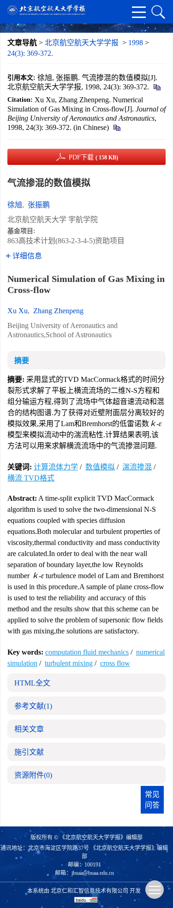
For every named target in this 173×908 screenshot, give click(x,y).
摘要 (21, 360)
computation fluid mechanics (87, 652)
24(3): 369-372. (30, 53)
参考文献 (33, 706)
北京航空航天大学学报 (82, 43)
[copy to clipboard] (116, 127)
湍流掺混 (137, 467)
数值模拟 (100, 467)
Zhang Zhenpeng (58, 311)
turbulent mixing (69, 663)
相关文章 (29, 729)
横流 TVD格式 (30, 478)
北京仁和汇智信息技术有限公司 (89, 891)
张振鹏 (39, 205)
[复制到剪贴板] (156, 87)
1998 (135, 43)
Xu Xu (17, 311)
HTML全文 (32, 683)
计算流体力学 (56, 467)
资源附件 (33, 775)
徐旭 (14, 205)
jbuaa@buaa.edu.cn (93, 873)
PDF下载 (93, 157)
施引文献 (29, 752)
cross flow (115, 663)
